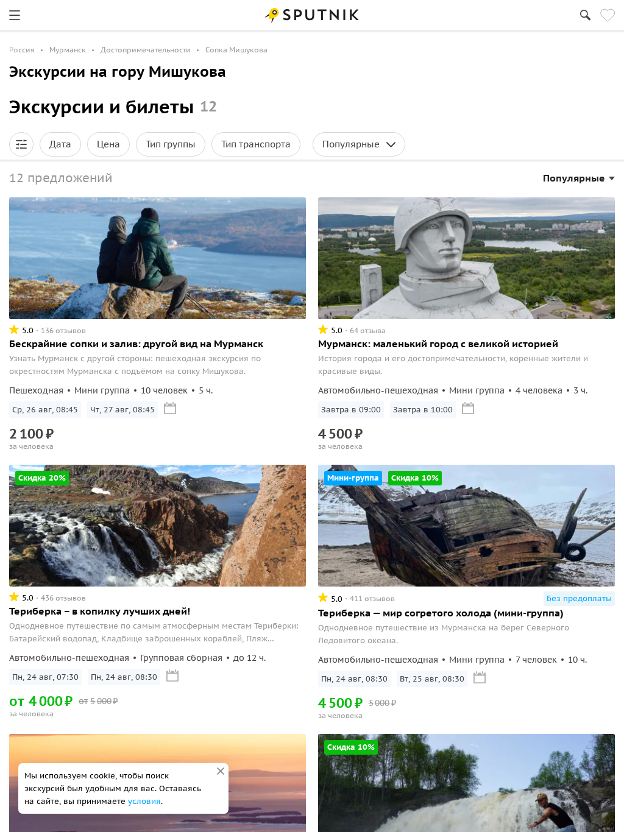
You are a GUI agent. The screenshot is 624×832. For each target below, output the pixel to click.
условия (144, 801)
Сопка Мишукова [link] (236, 49)
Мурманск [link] (67, 49)
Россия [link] (22, 49)
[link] (14, 15)
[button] (21, 144)
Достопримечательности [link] (146, 49)
